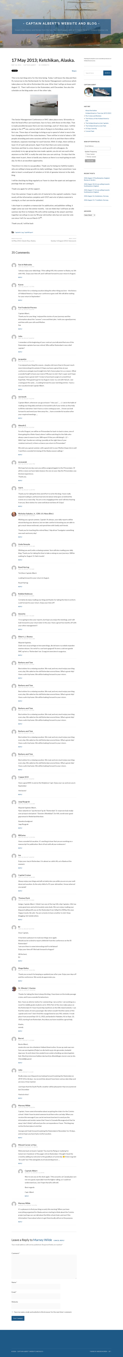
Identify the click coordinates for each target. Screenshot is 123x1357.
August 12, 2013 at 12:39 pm (34, 1173)
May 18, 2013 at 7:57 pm (26, 286)
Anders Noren (102, 1351)
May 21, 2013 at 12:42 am (26, 877)
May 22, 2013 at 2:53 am (26, 900)
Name (14, 1282)
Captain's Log (19, 232)
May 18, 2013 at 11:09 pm (26, 490)
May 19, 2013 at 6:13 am (26, 596)
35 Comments (44, 65)
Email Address (89, 146)
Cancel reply (59, 1240)
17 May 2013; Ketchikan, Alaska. (43, 60)
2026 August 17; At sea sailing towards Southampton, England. (97, 191)
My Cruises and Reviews (93, 116)
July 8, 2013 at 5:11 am (25, 1072)
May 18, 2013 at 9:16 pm (26, 361)
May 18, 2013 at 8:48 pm (26, 338)
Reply (20, 277)
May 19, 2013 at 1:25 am (26, 569)
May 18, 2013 (16, 65)
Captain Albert (29, 65)
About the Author (91, 110)
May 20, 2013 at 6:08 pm (26, 857)
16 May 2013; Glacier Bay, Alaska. (24, 240)
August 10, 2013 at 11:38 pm (28, 1147)
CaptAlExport (28, 232)
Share (74, 71)
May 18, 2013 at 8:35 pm (26, 309)
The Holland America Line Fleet (95, 126)
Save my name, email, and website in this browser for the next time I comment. (43, 1312)
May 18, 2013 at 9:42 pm (26, 399)
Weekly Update (91, 157)
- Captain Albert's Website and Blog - (61, 23)
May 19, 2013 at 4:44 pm (26, 779)
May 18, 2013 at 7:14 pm (26, 266)
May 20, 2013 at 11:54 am (26, 804)
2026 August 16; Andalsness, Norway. (96, 196)
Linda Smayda (24, 544)
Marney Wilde (42, 1240)
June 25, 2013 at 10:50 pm (26, 990)
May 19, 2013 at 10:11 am (26, 639)
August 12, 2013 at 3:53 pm (27, 1205)
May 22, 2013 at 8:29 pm (26, 929)
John (20, 1070)
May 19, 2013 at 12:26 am (26, 515)
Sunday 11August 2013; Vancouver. (63, 240)
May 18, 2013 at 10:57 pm (26, 464)
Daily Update (91, 154)
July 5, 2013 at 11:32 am (26, 1040)
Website (15, 1302)
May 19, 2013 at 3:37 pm (26, 664)
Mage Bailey (23, 968)
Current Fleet (89, 131)
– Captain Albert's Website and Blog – (30, 1351)
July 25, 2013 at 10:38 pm (26, 1107)
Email (14, 1292)
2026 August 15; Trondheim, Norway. (96, 200)
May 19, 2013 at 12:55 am (26, 546)
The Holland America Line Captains (97, 123)
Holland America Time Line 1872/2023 (98, 113)
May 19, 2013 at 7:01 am (26, 616)
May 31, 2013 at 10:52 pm (26, 970)
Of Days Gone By (91, 128)
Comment (16, 1253)
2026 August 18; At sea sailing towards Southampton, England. (97, 185)
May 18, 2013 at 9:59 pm (26, 427)
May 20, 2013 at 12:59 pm (26, 837)
